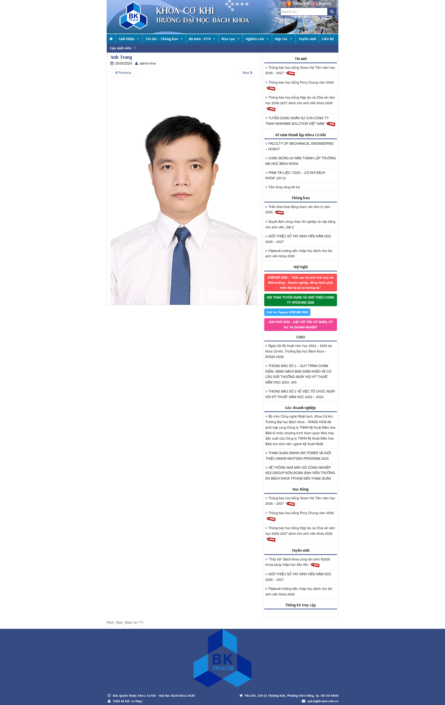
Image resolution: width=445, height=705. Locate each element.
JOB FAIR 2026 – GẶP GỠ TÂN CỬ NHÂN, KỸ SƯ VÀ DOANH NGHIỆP (300, 324)
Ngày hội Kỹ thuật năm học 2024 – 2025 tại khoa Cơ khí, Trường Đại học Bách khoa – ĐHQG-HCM (298, 351)
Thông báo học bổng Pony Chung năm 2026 (301, 82)
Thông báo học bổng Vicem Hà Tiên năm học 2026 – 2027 (300, 70)
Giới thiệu (126, 38)
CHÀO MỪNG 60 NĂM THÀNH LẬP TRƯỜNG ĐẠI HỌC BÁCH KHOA (300, 161)
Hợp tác (281, 38)
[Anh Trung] (183, 193)
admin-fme (148, 63)
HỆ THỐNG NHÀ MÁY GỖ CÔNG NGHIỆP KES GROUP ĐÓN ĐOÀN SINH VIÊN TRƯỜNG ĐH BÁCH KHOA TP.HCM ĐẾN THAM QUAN (300, 473)
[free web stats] (300, 612)
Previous (124, 72)
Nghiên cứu (255, 38)
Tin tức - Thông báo (161, 38)
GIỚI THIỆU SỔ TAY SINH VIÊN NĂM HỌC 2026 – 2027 (298, 239)
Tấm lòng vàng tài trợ (284, 187)
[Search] (332, 12)
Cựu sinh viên (120, 48)
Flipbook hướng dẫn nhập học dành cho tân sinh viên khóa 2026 (299, 253)
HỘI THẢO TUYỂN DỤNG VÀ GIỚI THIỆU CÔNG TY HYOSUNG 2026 (300, 300)
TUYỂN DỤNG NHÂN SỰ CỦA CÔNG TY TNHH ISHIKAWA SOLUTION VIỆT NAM (297, 121)
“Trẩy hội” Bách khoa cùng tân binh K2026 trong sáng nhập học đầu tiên (297, 562)
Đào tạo (228, 38)
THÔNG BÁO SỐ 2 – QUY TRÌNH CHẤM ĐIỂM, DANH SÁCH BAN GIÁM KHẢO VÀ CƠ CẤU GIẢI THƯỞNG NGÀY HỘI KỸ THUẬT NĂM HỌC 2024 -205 (298, 373)
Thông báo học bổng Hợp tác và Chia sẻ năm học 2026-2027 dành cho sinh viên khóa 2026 (300, 100)
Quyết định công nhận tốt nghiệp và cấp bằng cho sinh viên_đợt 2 (300, 224)
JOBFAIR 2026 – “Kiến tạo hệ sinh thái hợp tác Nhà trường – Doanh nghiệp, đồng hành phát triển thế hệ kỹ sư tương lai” (300, 282)
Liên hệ (328, 38)
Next (246, 72)
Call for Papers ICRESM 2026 (287, 312)
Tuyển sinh (307, 38)
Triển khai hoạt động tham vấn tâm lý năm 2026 (297, 209)
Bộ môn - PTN (200, 38)
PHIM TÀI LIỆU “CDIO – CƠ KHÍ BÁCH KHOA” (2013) (295, 175)
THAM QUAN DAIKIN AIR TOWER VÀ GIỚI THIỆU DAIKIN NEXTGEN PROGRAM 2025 (298, 455)
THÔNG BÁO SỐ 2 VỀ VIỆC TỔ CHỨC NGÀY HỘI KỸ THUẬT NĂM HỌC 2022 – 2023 (300, 394)
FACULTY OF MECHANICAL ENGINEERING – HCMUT (299, 146)
